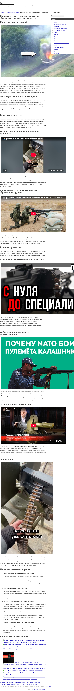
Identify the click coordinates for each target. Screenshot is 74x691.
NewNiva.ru (7, 3)
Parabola (36, 689)
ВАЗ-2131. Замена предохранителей (32, 670)
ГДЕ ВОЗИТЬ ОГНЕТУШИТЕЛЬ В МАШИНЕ (26, 662)
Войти (50, 686)
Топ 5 (55, 45)
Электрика (56, 53)
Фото (55, 51)
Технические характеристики (61, 43)
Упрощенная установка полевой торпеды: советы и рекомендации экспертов (20, 682)
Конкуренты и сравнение (12, 12)
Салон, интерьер (58, 38)
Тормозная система (59, 47)
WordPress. (43, 689)
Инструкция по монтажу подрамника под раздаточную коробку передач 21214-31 (25, 668)
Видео (55, 22)
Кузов (55, 32)
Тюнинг (56, 49)
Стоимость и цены (58, 41)
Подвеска (56, 36)
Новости (56, 34)
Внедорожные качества (60, 24)
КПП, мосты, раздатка (59, 30)
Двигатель (56, 26)
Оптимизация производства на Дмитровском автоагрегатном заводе (18, 684)
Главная (2, 12)
